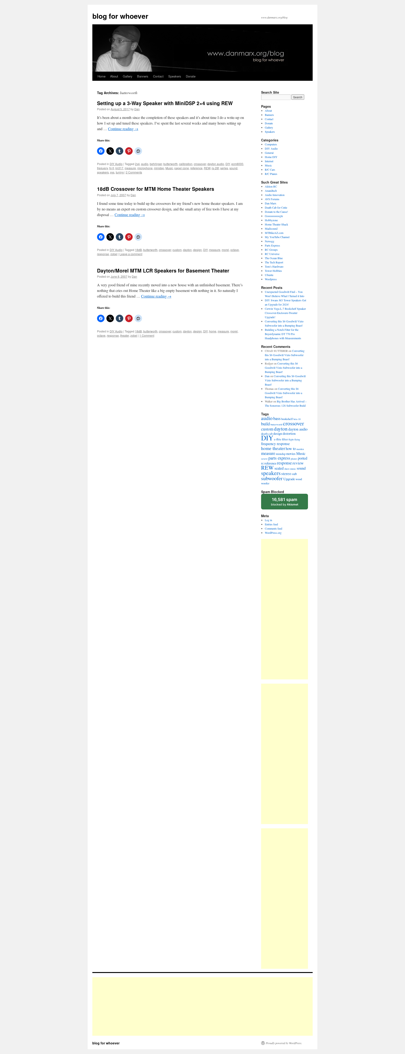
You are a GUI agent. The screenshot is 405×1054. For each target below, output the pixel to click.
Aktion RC (271, 186)
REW (207, 168)
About (114, 76)
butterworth (170, 164)
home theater (273, 448)
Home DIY (271, 157)
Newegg (269, 241)
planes (294, 458)
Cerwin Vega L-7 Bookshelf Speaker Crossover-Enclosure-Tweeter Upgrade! (285, 313)
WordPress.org (273, 532)
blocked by (284, 501)
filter (285, 439)
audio (144, 164)
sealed (279, 468)
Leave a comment (131, 254)
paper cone (181, 168)
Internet (269, 161)
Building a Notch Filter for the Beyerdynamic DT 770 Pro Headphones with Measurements (283, 334)
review (298, 463)
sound (233, 168)
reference (196, 168)
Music (169, 168)
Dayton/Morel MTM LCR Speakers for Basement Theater (163, 270)
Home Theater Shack (276, 224)
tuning (120, 172)
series (224, 168)
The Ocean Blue (274, 258)
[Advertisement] (284, 609)
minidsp (159, 168)
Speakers (174, 76)
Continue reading (123, 128)
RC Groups (271, 249)
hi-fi (111, 168)
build (265, 424)
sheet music (290, 468)
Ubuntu (269, 275)
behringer (156, 164)
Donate (190, 76)
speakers (103, 172)
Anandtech (271, 190)
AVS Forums (272, 199)
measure (130, 168)
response (103, 254)
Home (101, 76)
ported (302, 458)
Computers (271, 144)
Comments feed (273, 528)
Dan (137, 109)
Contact (158, 76)
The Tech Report (274, 262)
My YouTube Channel (277, 237)
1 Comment (146, 335)
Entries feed (271, 524)
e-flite (277, 439)
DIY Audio (116, 164)
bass (277, 418)
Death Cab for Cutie (276, 207)
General (269, 153)
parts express (279, 458)
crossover (200, 164)
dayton (187, 250)
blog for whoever (120, 16)
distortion (289, 433)
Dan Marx (270, 203)
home (212, 331)
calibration (185, 164)
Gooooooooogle (274, 216)
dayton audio (215, 164)
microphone (145, 168)
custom (177, 250)
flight (291, 439)
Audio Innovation (275, 195)
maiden (300, 449)
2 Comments (134, 172)
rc (262, 463)
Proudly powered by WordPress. (284, 1043)
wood (299, 479)
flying (297, 439)
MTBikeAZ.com (274, 233)
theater (124, 335)
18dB (138, 250)
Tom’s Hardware (274, 266)
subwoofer (272, 478)
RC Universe (272, 254)
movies (291, 453)
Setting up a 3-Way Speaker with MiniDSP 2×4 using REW (165, 103)
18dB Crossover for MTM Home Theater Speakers (155, 188)
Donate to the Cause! (276, 212)
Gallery (127, 76)
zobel (113, 254)
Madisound (271, 228)
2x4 (137, 164)
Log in (268, 520)
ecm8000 (237, 164)
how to (291, 448)
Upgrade (289, 479)
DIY (227, 164)
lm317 (119, 168)
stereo (286, 473)
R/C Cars (270, 169)
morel (225, 250)
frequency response (275, 443)
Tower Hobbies (273, 271)
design (197, 250)
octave (234, 250)
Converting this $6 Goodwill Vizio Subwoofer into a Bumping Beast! (284, 355)
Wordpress (271, 279)
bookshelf (287, 419)
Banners (142, 76)
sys (112, 172)
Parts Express (272, 245)
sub (294, 474)
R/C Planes (271, 174)
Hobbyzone (271, 220)
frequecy (102, 168)
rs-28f (215, 168)
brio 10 (296, 419)
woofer (265, 483)
